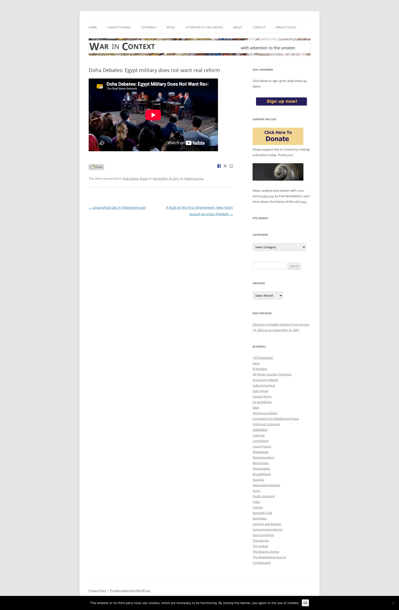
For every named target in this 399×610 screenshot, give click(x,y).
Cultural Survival (264, 385)
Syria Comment (263, 535)
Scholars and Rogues (267, 524)
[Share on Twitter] (225, 166)
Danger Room (262, 396)
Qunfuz (258, 507)
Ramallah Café (262, 513)
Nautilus (258, 479)
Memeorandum (263, 457)
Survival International (267, 529)
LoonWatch (261, 441)
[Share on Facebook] (219, 166)
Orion (256, 491)
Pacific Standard (264, 496)
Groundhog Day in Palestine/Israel (117, 207)
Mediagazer (261, 452)
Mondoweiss (261, 468)
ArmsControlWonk (265, 380)
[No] (393, 603)
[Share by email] (231, 166)
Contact (259, 27)
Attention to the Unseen (204, 27)
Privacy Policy (286, 27)
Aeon (256, 363)
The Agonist (261, 540)
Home (93, 27)
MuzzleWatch (262, 474)
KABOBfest (260, 430)
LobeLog (259, 435)
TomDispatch (262, 563)
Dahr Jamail (260, 391)
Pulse (256, 502)
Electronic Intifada (265, 413)
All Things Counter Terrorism (272, 374)
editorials (267, 196)
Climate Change (119, 27)
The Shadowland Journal (269, 557)
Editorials (148, 27)
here (303, 201)
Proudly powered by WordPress (130, 590)
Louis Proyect (262, 446)
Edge (256, 407)
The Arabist (260, 546)
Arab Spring (131, 178)
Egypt (144, 178)
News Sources (193, 178)
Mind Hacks (261, 463)
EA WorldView (262, 402)
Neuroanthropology (266, 485)
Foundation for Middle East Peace (276, 419)
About (237, 27)
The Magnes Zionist (266, 552)
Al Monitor (260, 369)
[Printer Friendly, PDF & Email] (96, 166)
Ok (305, 603)
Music (170, 27)
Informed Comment (266, 424)
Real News (260, 518)
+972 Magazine (263, 358)
